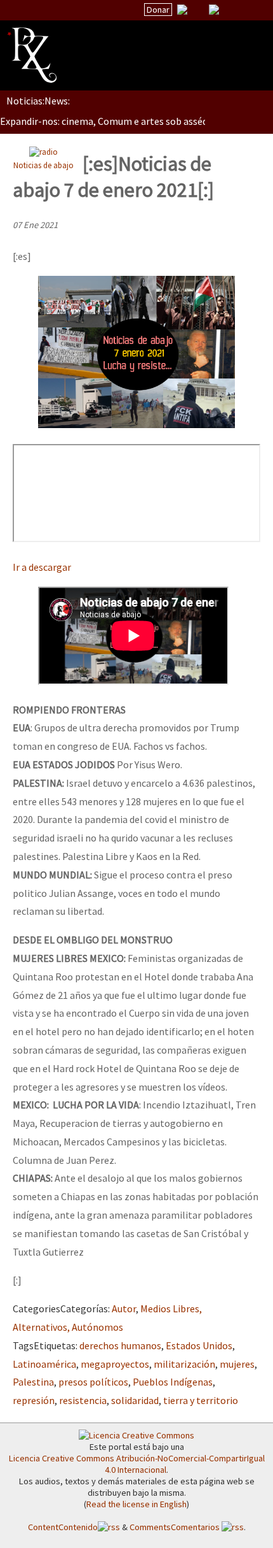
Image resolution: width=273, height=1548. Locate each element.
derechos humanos (120, 1345)
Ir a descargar (42, 567)
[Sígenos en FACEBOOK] (230, 9)
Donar (158, 9)
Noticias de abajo (43, 165)
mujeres (237, 1364)
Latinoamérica (44, 1364)
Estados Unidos (199, 1345)
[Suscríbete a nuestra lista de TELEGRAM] (214, 9)
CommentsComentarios (176, 1527)
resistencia (83, 1400)
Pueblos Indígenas (173, 1381)
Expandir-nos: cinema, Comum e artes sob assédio (108, 121)
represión (34, 1400)
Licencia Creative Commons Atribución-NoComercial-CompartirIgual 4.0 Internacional (137, 1463)
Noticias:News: (38, 100)
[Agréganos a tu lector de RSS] (252, 10)
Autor (124, 1308)
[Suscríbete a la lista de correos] (182, 10)
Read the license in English (136, 1504)
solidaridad (135, 1400)
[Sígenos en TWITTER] (198, 9)
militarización (184, 1364)
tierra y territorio (200, 1400)
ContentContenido (63, 1527)
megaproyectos (115, 1364)
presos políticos (93, 1381)
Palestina (33, 1381)
